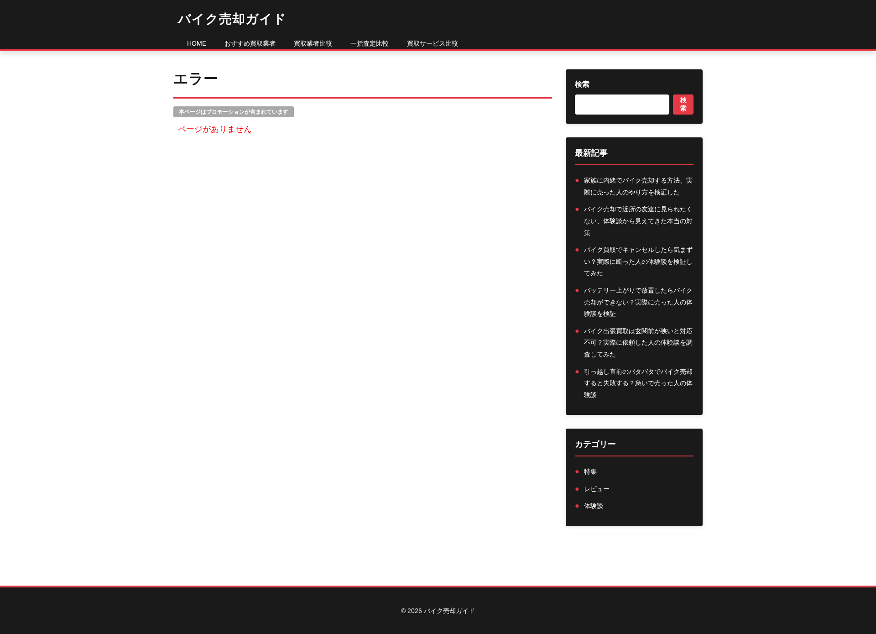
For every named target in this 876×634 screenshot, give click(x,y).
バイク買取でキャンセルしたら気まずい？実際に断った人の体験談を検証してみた (638, 261)
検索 (582, 84)
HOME (196, 43)
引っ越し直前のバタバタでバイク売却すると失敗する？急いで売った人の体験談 (638, 383)
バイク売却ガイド (232, 19)
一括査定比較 (369, 43)
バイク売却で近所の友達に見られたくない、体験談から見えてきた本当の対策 (638, 220)
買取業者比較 (313, 43)
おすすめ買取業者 (250, 43)
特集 (590, 471)
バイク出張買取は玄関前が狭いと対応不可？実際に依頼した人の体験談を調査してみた (638, 342)
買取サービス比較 (432, 43)
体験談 (593, 505)
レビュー (597, 489)
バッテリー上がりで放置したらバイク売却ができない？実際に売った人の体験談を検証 (638, 302)
